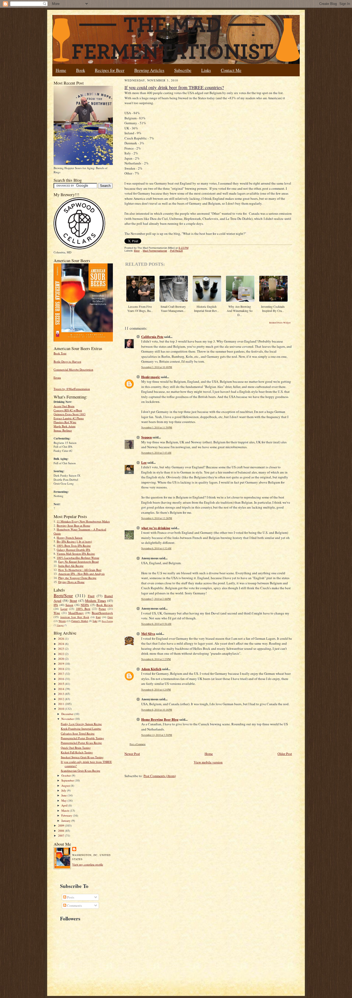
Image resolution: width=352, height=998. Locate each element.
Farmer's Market (79, 621)
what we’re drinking (155, 527)
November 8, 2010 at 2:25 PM (156, 659)
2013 (61, 694)
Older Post (285, 753)
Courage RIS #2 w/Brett (68, 410)
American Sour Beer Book (74, 617)
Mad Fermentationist (155, 250)
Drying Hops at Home (71, 582)
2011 (61, 704)
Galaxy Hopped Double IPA (73, 550)
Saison (69, 605)
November (68, 719)
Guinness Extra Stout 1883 (70, 414)
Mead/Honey (76, 613)
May (64, 800)
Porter (102, 609)
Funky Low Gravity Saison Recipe (81, 724)
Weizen (62, 621)
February (67, 815)
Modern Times (95, 600)
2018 (61, 669)
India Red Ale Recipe (70, 566)
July (64, 790)
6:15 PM (183, 247)
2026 (61, 639)
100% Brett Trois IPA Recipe (74, 545)
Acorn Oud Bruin (64, 406)
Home (61, 70)
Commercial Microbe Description (73, 369)
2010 (61, 709)
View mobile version (208, 762)
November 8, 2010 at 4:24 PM (156, 689)
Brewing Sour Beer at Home (73, 525)
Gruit (110, 617)
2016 (61, 679)
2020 (61, 659)
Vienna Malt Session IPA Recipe (76, 553)
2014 (61, 689)
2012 (61, 699)
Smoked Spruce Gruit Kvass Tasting (82, 757)
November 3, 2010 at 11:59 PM (156, 427)
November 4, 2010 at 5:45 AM (156, 452)
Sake (95, 621)
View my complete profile (87, 864)
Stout (73, 600)
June (64, 795)
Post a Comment (138, 744)
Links (206, 70)
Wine (57, 613)
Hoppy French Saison (69, 537)
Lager (64, 609)
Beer (137, 250)
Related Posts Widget (280, 322)
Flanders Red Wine (65, 422)
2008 (61, 831)
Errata (57, 377)
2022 (61, 654)
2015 (61, 684)
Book (80, 70)
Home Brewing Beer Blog (160, 719)
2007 (61, 835)
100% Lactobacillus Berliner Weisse (78, 558)
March (65, 810)
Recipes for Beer (109, 70)
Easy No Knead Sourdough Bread (78, 561)
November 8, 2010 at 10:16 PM (156, 709)
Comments (74, 905)
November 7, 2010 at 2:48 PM (156, 599)
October (66, 775)
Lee (144, 462)
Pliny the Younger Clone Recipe (77, 578)
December (67, 714)
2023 (61, 649)
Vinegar (60, 625)
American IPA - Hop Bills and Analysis (81, 574)
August (66, 785)
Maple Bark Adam (65, 426)
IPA (56, 605)
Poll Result (176, 250)
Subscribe (182, 70)
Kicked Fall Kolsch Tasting (77, 752)
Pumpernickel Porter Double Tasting (82, 738)
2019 (61, 664)
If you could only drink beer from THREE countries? (174, 87)
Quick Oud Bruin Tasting (76, 748)
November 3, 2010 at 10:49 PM (156, 367)
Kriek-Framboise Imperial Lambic (81, 728)
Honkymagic (150, 376)
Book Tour (60, 353)
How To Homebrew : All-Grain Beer (80, 570)
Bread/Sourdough (102, 613)
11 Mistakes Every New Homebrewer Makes (83, 521)
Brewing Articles (149, 70)
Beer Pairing (107, 621)
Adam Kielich (151, 668)
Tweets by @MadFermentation (72, 389)
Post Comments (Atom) (160, 776)
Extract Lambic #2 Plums (69, 418)
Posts (70, 897)
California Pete (152, 336)
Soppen (146, 437)
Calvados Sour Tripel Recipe (78, 733)
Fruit (91, 596)
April (64, 805)
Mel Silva (148, 633)
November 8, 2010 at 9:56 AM (156, 624)
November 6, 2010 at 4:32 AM (156, 548)
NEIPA (85, 605)
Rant (98, 617)
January (66, 820)
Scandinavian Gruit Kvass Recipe (80, 770)
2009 (61, 825)
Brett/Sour (63, 595)
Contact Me (231, 70)
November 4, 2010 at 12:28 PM (156, 518)
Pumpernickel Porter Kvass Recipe (81, 743)
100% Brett (83, 609)
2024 (61, 644)
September (68, 780)
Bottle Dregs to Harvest (67, 361)
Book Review (104, 605)
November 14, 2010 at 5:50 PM (156, 735)
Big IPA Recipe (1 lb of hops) (74, 541)
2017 (61, 674)
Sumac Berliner (63, 430)
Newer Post (132, 753)
